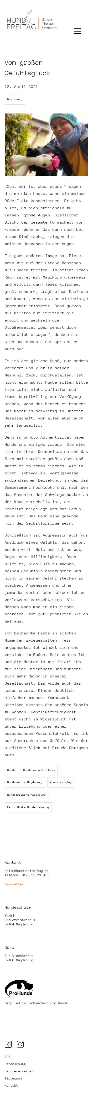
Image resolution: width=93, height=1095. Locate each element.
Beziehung (14, 99)
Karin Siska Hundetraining (28, 807)
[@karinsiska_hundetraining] (8, 1044)
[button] (77, 27)
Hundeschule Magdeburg (24, 782)
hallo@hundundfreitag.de (27, 871)
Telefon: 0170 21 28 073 (27, 875)
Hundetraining (61, 782)
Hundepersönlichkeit (39, 770)
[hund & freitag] (32, 32)
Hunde (11, 770)
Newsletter (14, 884)
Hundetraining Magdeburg (26, 794)
